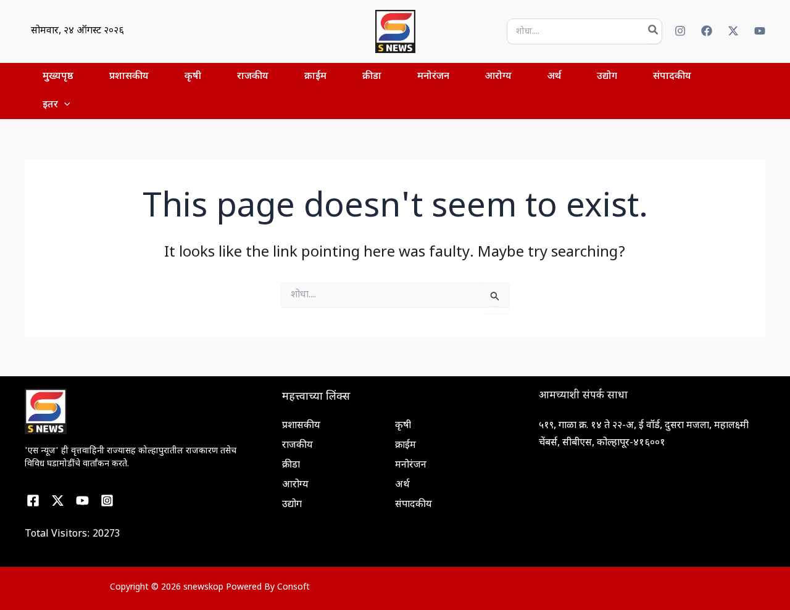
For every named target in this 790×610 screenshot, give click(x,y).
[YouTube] (759, 30)
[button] (64, 105)
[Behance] (57, 500)
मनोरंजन (410, 465)
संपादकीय (413, 504)
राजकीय (297, 445)
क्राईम (405, 445)
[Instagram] (680, 30)
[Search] (654, 31)
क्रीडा (291, 465)
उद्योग (292, 504)
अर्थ (402, 485)
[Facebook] (706, 30)
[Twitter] (733, 30)
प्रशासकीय (301, 425)
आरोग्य (295, 485)
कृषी (403, 425)
